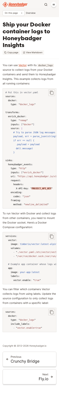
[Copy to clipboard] (51, 92)
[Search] (46, 4)
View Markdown (34, 52)
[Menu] (53, 4)
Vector (23, 65)
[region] (29, 148)
